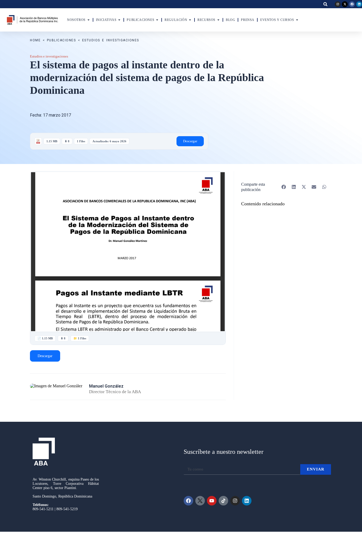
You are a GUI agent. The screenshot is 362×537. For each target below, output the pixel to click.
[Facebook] (352, 4)
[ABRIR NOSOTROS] (88, 19)
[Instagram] (338, 4)
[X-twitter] (345, 4)
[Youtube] (212, 500)
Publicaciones (61, 40)
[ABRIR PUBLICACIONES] (157, 19)
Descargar (190, 141)
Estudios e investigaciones (110, 40)
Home (35, 40)
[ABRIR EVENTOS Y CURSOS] (297, 19)
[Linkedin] (359, 4)
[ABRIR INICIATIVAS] (119, 19)
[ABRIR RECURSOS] (218, 19)
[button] (325, 4)
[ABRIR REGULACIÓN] (190, 19)
